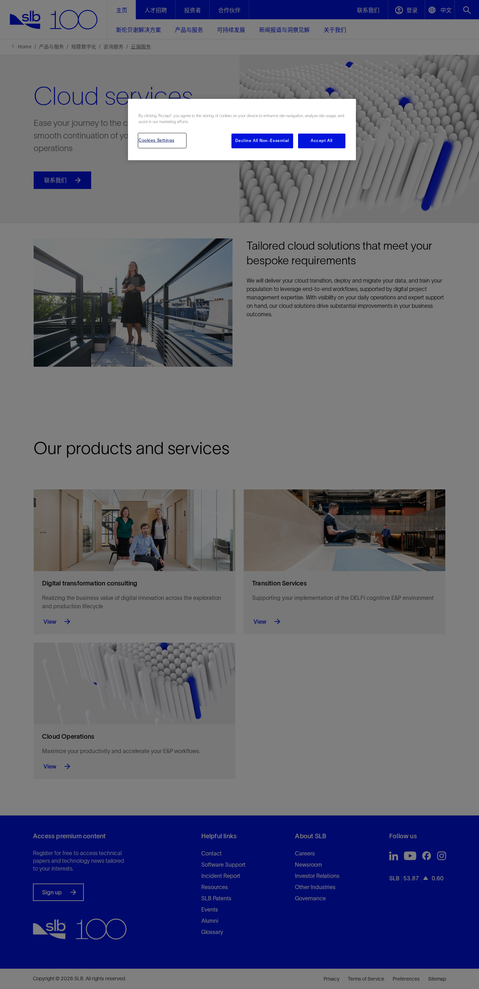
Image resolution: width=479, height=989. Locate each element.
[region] (242, 129)
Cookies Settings (156, 140)
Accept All (322, 140)
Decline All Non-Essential (262, 140)
